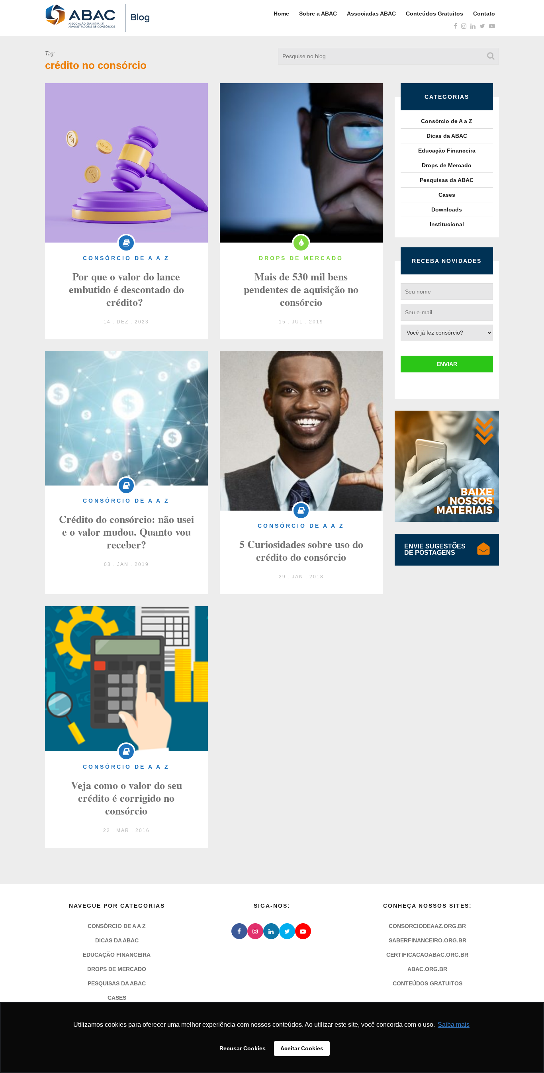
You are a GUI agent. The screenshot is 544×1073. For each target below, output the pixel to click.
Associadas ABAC (371, 13)
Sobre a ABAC (318, 13)
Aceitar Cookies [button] (301, 1048)
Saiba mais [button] (454, 1024)
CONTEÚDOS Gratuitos (427, 983)
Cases (446, 195)
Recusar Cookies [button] (242, 1048)
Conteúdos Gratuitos (434, 13)
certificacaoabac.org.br (427, 955)
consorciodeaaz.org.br (427, 926)
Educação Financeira (447, 150)
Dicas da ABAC (447, 136)
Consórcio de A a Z (446, 121)
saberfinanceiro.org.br (427, 940)
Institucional (447, 224)
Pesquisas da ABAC (447, 180)
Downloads (446, 209)
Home (281, 13)
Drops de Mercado (447, 165)
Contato (484, 13)
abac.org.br (427, 969)
